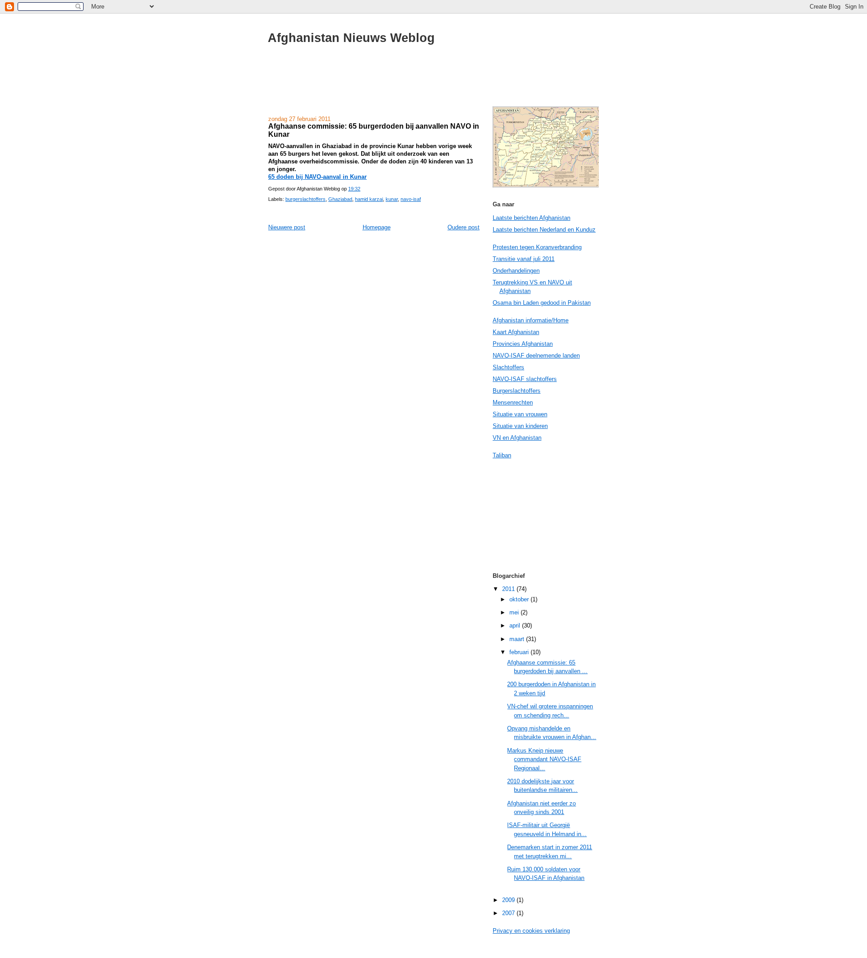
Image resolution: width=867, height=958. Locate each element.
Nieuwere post (286, 227)
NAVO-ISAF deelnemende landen (536, 355)
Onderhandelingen (516, 270)
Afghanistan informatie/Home (531, 320)
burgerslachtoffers (305, 199)
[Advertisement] (433, 85)
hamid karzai (369, 199)
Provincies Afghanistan (523, 343)
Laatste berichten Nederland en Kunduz (544, 229)
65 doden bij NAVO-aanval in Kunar (317, 176)
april (515, 625)
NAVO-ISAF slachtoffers (525, 379)
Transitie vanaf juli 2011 (524, 259)
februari (520, 652)
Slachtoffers (508, 367)
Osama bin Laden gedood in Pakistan (542, 302)
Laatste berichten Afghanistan (531, 217)
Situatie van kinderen (520, 426)
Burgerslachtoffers (517, 390)
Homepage (377, 227)
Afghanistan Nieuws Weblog (351, 38)
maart (517, 639)
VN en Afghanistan (517, 437)
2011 (509, 589)
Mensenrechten (513, 402)
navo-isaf (411, 199)
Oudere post (463, 227)
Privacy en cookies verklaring (531, 930)
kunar (392, 199)
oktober (520, 599)
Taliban (502, 455)
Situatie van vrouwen (520, 414)
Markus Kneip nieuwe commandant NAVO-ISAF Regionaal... (544, 759)
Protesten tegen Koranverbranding (537, 247)
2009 (509, 900)
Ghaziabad (340, 199)
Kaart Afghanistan (516, 332)
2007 (509, 913)
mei (515, 612)
